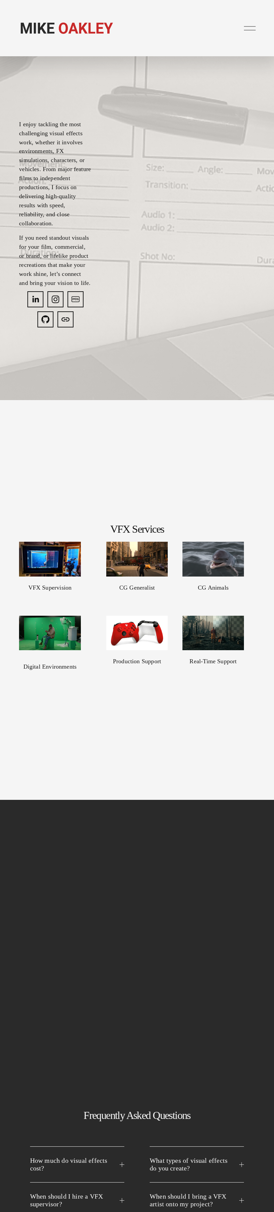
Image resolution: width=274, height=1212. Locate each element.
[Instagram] (55, 299)
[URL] (65, 319)
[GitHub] (45, 319)
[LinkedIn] (35, 299)
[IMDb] (75, 299)
